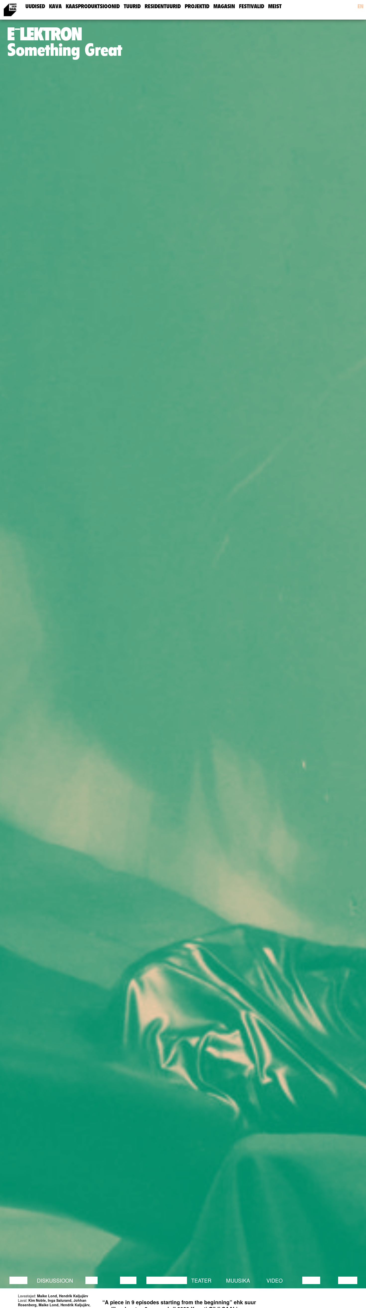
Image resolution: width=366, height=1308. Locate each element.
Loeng (18, 1280)
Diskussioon (55, 1280)
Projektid (197, 6)
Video (274, 1280)
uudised (35, 6)
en (361, 6)
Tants (128, 1280)
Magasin (224, 6)
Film (91, 1280)
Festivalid (251, 6)
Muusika (238, 1280)
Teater (201, 1280)
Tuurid (132, 6)
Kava (55, 6)
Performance (166, 1280)
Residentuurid (163, 6)
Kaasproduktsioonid (93, 6)
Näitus (347, 1280)
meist (275, 6)
